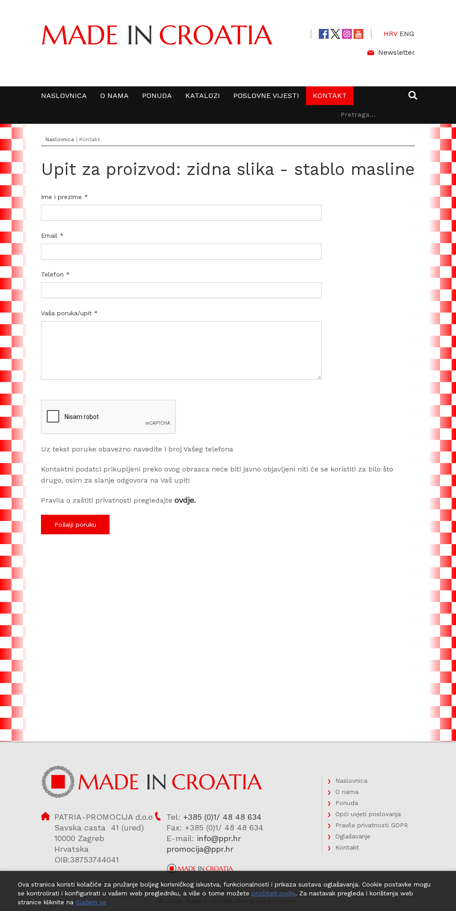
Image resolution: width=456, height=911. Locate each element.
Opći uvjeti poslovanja (368, 813)
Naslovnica (64, 95)
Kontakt (330, 95)
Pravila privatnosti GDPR (371, 825)
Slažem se (91, 902)
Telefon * (55, 274)
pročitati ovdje (273, 893)
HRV (390, 33)
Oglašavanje (352, 836)
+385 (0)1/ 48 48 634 (222, 817)
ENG (406, 33)
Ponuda (157, 95)
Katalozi (202, 95)
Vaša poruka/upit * (69, 313)
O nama (114, 95)
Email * (52, 235)
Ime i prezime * (64, 196)
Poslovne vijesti (266, 95)
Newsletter (396, 52)
